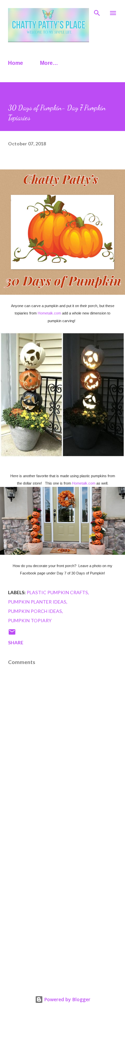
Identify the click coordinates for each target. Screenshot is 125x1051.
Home (15, 63)
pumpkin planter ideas (37, 602)
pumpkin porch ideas (35, 611)
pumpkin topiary (30, 620)
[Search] (97, 12)
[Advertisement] (62, 904)
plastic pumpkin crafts (57, 592)
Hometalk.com (49, 313)
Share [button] (15, 642)
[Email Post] (12, 634)
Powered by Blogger (66, 999)
